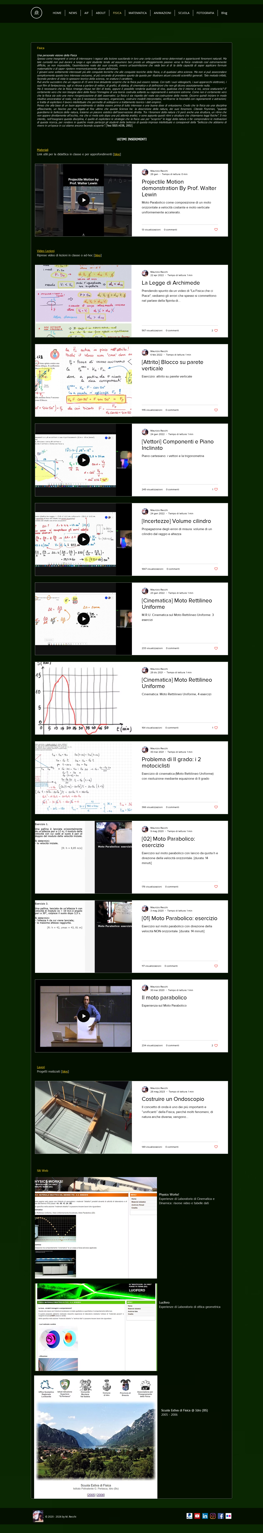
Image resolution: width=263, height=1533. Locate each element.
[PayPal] (189, 1516)
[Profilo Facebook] (221, 1516)
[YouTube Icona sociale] (197, 1516)
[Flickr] (228, 1516)
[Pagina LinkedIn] (205, 1516)
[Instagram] (213, 1516)
